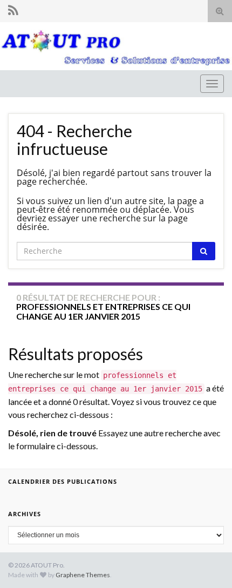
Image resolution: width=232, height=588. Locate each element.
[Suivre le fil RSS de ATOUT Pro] (13, 10)
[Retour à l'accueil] (116, 46)
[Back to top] (207, 563)
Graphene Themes (83, 575)
